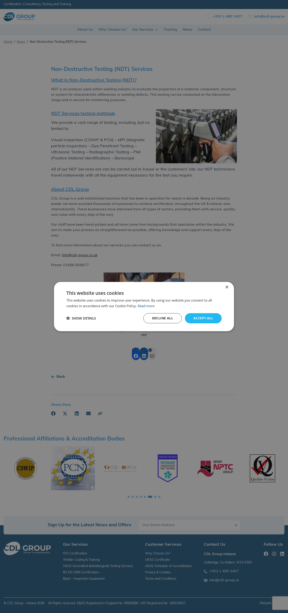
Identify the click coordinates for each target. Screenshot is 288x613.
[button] (81, 318)
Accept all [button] (203, 318)
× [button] (226, 287)
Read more (146, 306)
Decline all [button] (162, 318)
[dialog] (144, 306)
